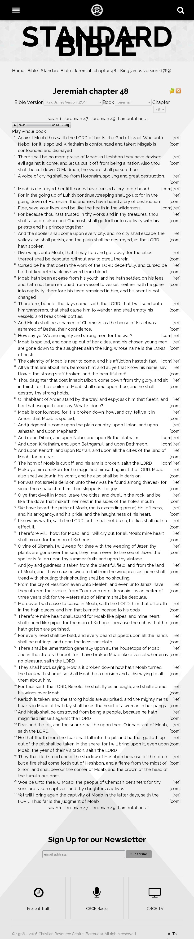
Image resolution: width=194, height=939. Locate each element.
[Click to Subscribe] (172, 90)
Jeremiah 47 (76, 118)
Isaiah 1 (54, 118)
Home (18, 70)
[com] (175, 144)
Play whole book (29, 131)
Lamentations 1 (133, 118)
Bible (32, 70)
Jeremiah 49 (103, 118)
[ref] (176, 137)
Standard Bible (56, 70)
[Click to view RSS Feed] (178, 90)
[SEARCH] (181, 10)
